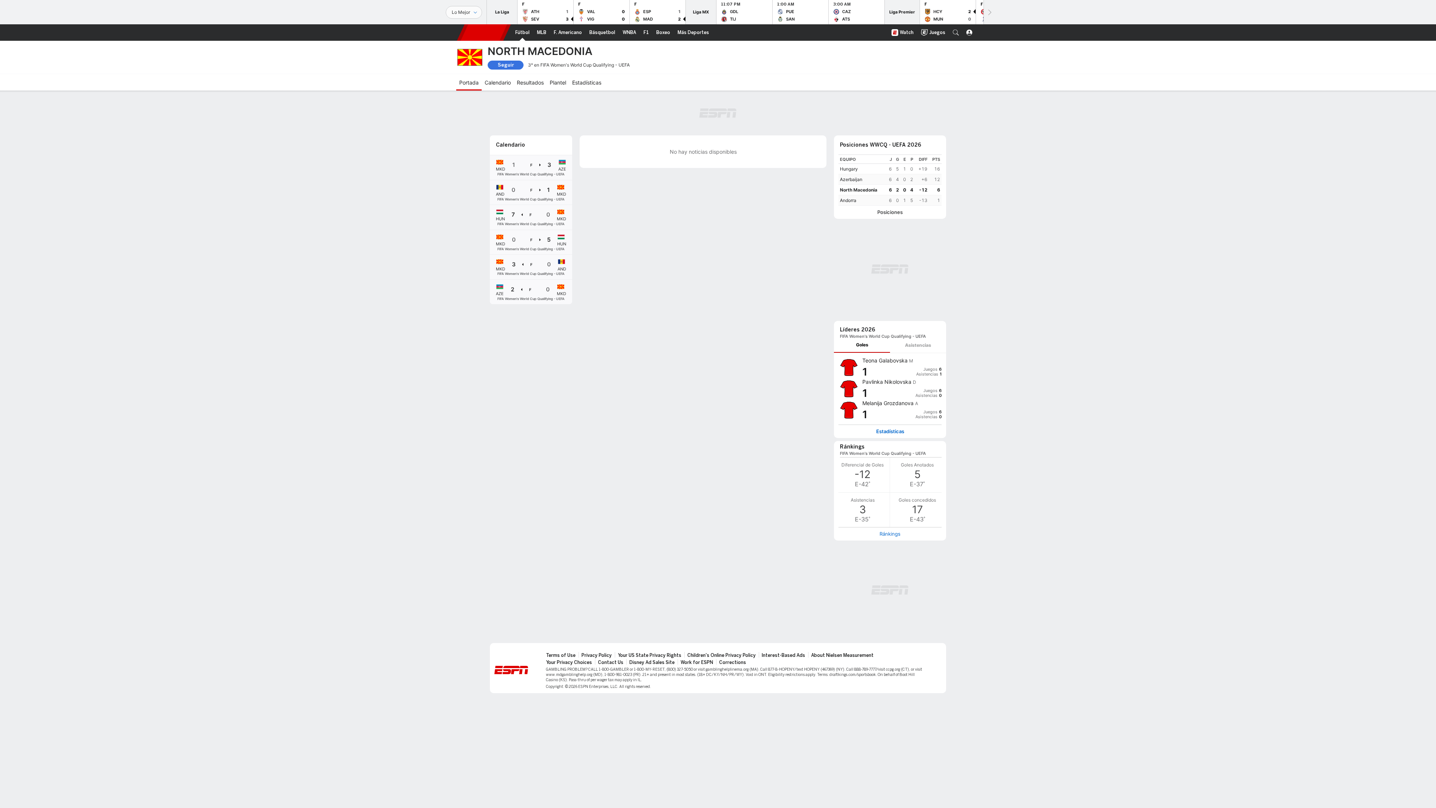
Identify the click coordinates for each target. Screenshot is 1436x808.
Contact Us (610, 662)
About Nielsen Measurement (842, 655)
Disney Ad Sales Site (652, 662)
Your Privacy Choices (569, 662)
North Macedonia (858, 190)
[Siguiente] (989, 12)
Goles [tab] (862, 345)
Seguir (506, 65)
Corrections (732, 662)
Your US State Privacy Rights (649, 655)
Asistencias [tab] (918, 345)
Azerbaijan (851, 179)
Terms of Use (561, 655)
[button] (956, 33)
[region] (890, 180)
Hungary (849, 169)
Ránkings (890, 534)
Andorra (848, 200)
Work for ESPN (697, 662)
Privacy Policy (597, 655)
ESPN (484, 32)
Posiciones (890, 212)
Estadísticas (890, 431)
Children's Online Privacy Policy (721, 655)
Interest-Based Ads (783, 655)
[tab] (862, 345)
